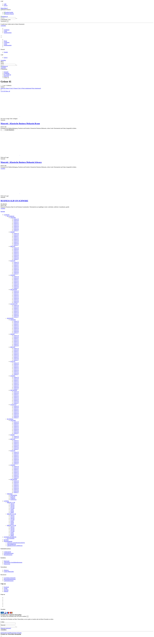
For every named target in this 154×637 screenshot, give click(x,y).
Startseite (3, 211)
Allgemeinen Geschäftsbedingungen (13, 562)
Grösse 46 (16, 229)
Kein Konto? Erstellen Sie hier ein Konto (11, 632)
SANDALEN (13, 304)
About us (6, 570)
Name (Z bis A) (18, 88)
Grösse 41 (16, 222)
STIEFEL (12, 275)
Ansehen (3, 168)
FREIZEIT (10, 493)
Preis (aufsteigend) (27, 88)
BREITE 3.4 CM (11, 514)
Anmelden (3, 60)
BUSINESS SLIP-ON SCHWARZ (14, 201)
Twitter (5, 588)
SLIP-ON (12, 260)
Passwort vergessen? (6, 628)
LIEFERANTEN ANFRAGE (14, 545)
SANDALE (13, 404)
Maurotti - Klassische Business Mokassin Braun (20, 123)
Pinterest (6, 591)
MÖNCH (12, 246)
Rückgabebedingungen (10, 579)
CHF (5, 4)
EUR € (5, 5)
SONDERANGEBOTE (10, 537)
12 (1, 91)
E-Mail (2, 622)
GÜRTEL (6, 501)
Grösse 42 (16, 223)
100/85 (12, 512)
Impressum (6, 561)
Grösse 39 (16, 219)
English (11, 12)
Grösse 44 (16, 226)
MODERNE (10, 318)
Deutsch (11, 13)
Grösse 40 (16, 220)
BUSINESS (10, 419)
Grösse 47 (16, 230)
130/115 (12, 504)
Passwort (3, 625)
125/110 (12, 505)
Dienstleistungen (8, 541)
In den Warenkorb (9, 130)
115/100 (12, 508)
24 (3, 91)
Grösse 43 (16, 224)
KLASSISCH (10, 216)
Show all (7, 91)
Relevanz (3, 88)
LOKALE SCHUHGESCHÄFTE (16, 542)
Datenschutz (7, 564)
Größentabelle (7, 552)
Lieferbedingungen (8, 553)
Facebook (6, 587)
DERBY (12, 232)
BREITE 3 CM (11, 502)
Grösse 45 (16, 227)
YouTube (6, 590)
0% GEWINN (10, 538)
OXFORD (13, 217)
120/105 (12, 506)
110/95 (12, 509)
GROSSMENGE (11, 544)
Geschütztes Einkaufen (9, 577)
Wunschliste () (4, 8)
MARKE (6, 540)
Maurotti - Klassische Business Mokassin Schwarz (21, 162)
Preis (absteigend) (36, 88)
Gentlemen (6, 214)
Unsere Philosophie (9, 571)
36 (4, 91)
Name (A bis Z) (10, 88)
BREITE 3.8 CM (11, 525)
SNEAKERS (13, 289)
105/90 (12, 511)
